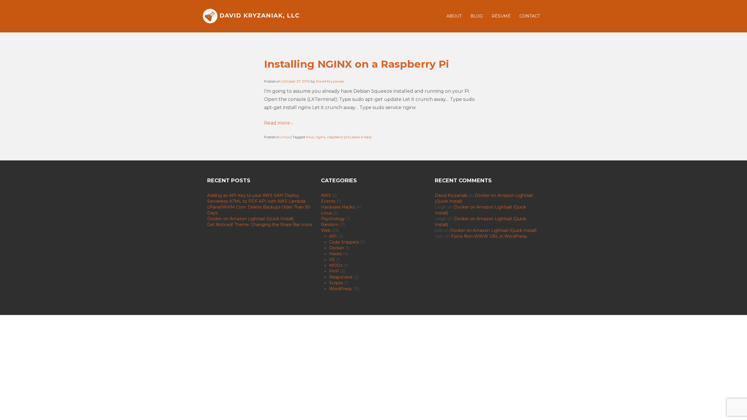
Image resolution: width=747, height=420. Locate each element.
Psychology (333, 218)
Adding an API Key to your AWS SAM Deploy (253, 195)
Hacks (335, 253)
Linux (285, 137)
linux (310, 137)
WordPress (340, 288)
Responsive (341, 277)
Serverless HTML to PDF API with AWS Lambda (256, 201)
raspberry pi (337, 137)
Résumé (501, 16)
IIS (332, 259)
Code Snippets (344, 242)
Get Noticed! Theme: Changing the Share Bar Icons (259, 224)
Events (328, 201)
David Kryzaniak (330, 81)
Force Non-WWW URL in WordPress (489, 236)
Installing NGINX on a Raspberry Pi (356, 64)
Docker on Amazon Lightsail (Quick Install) (250, 218)
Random (330, 224)
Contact (529, 16)
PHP (334, 271)
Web (326, 230)
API (333, 236)
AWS (326, 195)
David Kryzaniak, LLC (258, 15)
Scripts (336, 283)
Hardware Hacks (338, 207)
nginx (320, 137)
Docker (336, 248)
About (454, 16)
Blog (476, 16)
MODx (335, 265)
